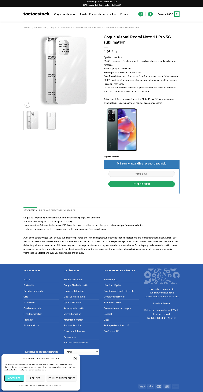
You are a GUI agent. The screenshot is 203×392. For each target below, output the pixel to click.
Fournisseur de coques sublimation (40, 351)
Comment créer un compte (117, 308)
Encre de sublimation (74, 331)
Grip (25, 296)
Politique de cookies (27, 385)
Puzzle (83, 14)
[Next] (94, 70)
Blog (106, 319)
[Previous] (28, 70)
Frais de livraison (112, 302)
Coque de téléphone (60, 27)
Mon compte (110, 279)
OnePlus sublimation (74, 296)
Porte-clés (95, 14)
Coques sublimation (65, 14)
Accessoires (109, 14)
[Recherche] (140, 14)
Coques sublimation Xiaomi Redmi (121, 27)
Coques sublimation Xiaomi (87, 27)
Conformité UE (111, 331)
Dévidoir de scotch (33, 290)
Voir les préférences (61, 378)
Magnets (28, 319)
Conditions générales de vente (48, 385)
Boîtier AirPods (31, 325)
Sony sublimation (72, 313)
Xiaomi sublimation (73, 319)
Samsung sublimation (74, 308)
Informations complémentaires (57, 210)
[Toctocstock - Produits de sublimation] (36, 14)
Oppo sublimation (73, 302)
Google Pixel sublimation (76, 285)
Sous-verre (28, 302)
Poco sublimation (72, 325)
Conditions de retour (114, 296)
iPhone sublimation (73, 279)
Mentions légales (112, 285)
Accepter (14, 378)
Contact (108, 313)
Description (30, 210)
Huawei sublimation (74, 290)
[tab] (30, 210)
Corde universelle (32, 308)
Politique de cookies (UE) (116, 325)
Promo (124, 14)
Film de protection (32, 313)
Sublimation (40, 27)
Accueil (27, 27)
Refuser (35, 378)
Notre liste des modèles (76, 342)
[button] (75, 358)
